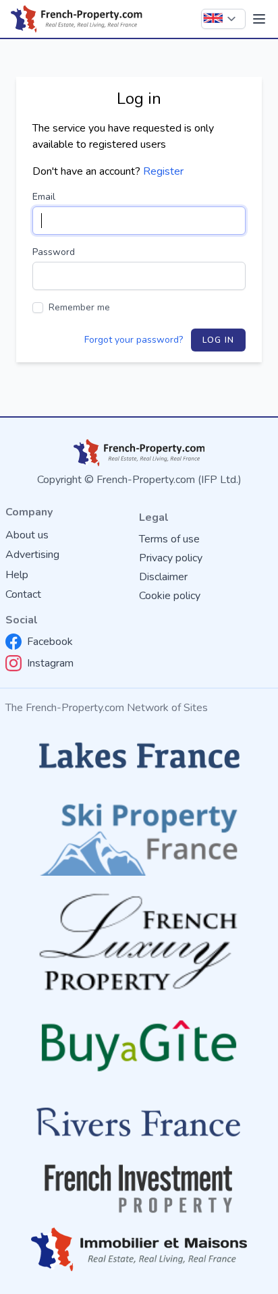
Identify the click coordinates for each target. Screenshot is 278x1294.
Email (43, 196)
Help (16, 574)
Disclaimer (163, 576)
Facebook (50, 641)
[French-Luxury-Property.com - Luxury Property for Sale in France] (139, 942)
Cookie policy (169, 595)
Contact (23, 594)
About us (27, 535)
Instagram (50, 663)
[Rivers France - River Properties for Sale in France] (139, 1122)
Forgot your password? (133, 339)
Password (53, 252)
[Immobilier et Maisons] (139, 1250)
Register (163, 171)
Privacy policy (170, 558)
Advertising (32, 554)
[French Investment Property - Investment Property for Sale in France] (139, 1189)
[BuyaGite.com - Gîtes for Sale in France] (139, 1045)
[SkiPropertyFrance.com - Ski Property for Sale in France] (139, 835)
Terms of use (169, 539)
